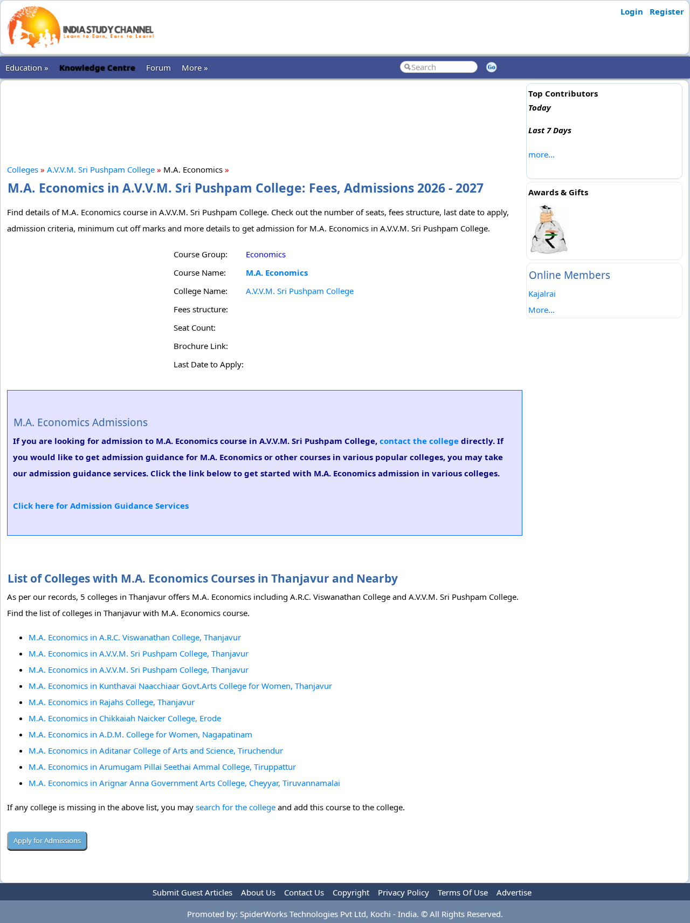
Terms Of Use (463, 892)
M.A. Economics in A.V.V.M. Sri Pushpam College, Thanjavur (139, 653)
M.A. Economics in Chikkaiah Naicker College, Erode (125, 718)
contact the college (419, 440)
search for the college (235, 807)
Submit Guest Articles (192, 892)
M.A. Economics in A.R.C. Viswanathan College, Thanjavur (135, 637)
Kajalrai (542, 293)
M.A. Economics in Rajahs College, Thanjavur (112, 701)
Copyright (351, 892)
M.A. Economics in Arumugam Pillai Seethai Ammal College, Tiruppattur (162, 766)
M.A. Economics (277, 272)
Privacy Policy (403, 892)
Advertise (514, 892)
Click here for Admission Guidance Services (101, 505)
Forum (158, 67)
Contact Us (304, 892)
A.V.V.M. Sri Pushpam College (101, 169)
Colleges (22, 169)
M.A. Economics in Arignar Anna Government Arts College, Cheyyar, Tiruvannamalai (184, 782)
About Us (258, 892)
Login (631, 11)
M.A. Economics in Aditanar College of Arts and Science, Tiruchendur (156, 750)
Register (667, 11)
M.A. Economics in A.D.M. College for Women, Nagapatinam (140, 734)
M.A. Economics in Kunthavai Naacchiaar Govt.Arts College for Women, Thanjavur (180, 685)
